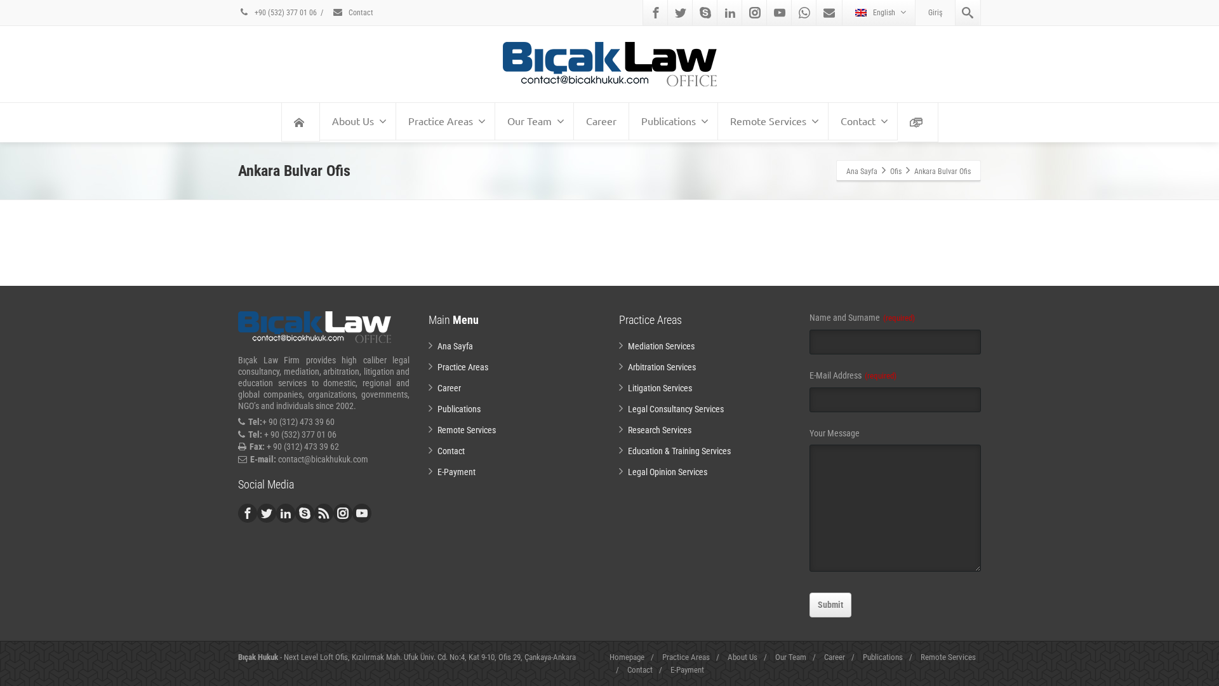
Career (601, 120)
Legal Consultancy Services (676, 409)
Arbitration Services (662, 367)
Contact (360, 12)
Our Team (529, 120)
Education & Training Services (679, 451)
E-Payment (456, 472)
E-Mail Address (852, 375)
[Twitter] (680, 12)
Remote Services (768, 120)
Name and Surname (862, 318)
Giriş (935, 12)
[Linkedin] (730, 12)
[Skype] (705, 12)
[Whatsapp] (804, 12)
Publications (668, 120)
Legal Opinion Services (667, 472)
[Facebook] (656, 12)
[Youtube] (779, 12)
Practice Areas (440, 120)
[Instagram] (755, 12)
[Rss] (323, 513)
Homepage (627, 657)
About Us (353, 120)
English (884, 12)
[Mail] (829, 12)
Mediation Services (661, 346)
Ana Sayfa (455, 346)
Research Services (659, 430)
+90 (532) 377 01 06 (285, 12)
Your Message (834, 433)
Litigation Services (660, 388)
